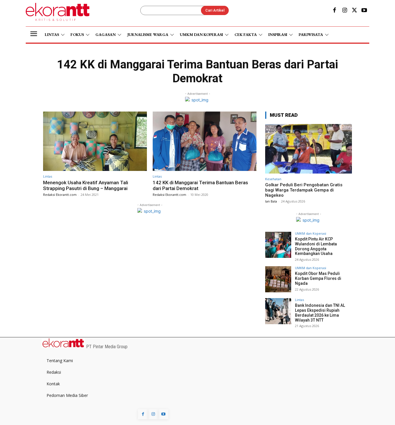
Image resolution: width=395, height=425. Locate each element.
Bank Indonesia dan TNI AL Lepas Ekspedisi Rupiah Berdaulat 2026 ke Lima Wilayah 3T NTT (320, 312)
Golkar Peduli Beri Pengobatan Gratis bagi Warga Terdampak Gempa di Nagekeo (303, 190)
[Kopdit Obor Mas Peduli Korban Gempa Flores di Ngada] (278, 279)
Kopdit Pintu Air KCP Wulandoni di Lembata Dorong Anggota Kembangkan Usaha (316, 246)
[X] (354, 11)
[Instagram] (344, 11)
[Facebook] (334, 11)
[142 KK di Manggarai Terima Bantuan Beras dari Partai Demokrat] (204, 141)
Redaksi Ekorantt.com (60, 194)
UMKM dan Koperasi (310, 233)
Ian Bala (271, 201)
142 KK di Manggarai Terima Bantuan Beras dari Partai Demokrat (200, 185)
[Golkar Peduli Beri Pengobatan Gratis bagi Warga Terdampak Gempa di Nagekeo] (308, 149)
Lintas (47, 176)
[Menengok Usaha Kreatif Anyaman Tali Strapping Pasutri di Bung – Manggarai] (95, 141)
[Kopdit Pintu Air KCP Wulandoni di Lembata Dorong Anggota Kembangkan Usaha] (278, 245)
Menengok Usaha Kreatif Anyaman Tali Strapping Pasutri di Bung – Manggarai (85, 185)
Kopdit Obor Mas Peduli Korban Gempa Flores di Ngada (318, 278)
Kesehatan (273, 178)
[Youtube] (364, 11)
